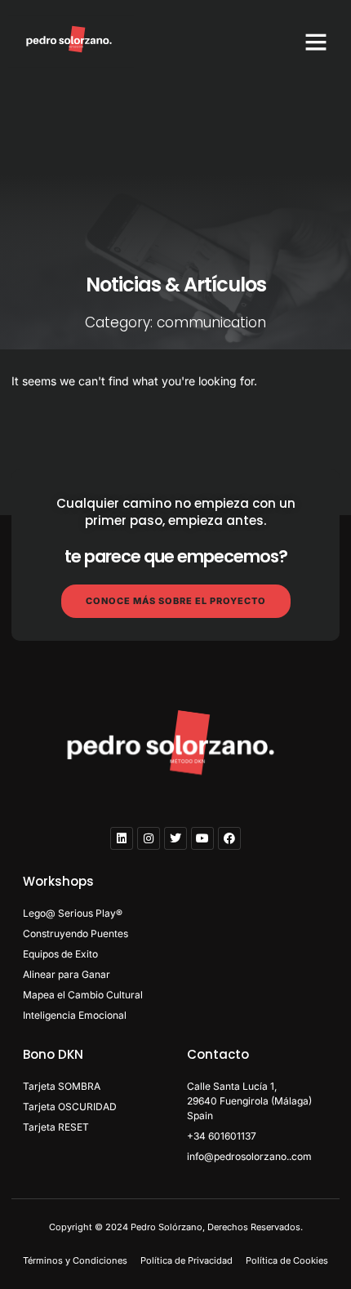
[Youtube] (202, 838)
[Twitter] (175, 838)
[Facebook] (229, 838)
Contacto (218, 1054)
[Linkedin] (121, 838)
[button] (316, 41)
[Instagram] (148, 838)
